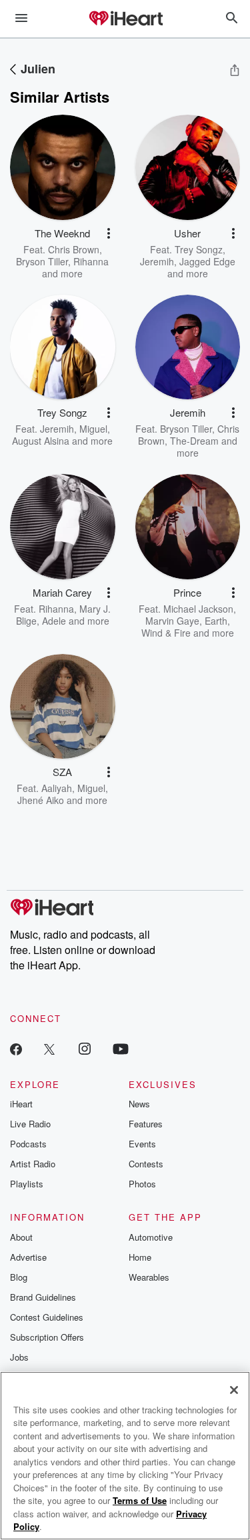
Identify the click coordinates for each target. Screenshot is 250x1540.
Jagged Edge (207, 261)
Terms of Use (140, 1500)
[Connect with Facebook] (16, 1048)
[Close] (234, 1390)
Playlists (26, 1183)
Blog (18, 1277)
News (139, 1103)
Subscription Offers (47, 1337)
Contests (146, 1163)
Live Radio (30, 1123)
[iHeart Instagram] (85, 1048)
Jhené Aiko (40, 800)
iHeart (21, 1103)
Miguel (93, 428)
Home (140, 1257)
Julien (38, 68)
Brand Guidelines (43, 1297)
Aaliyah (56, 788)
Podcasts (28, 1143)
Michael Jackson (198, 608)
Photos (142, 1183)
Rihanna (91, 261)
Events (142, 1143)
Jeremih (157, 261)
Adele (54, 620)
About (21, 1237)
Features (146, 1123)
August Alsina (40, 440)
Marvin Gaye (172, 620)
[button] (108, 233)
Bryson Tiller (42, 261)
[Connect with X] (49, 1048)
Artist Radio (32, 1163)
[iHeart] (125, 19)
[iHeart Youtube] (121, 1048)
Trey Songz (199, 249)
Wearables (149, 1277)
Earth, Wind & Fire (185, 626)
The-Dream (194, 440)
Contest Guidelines (46, 1317)
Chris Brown (73, 249)
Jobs (19, 1357)
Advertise (28, 1257)
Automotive (151, 1237)
